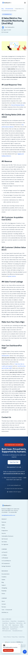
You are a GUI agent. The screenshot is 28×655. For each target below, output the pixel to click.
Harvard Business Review (17, 105)
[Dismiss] (19, 644)
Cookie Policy (5, 623)
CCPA (10, 625)
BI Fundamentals (9, 8)
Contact (4, 604)
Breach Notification (14, 627)
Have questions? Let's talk (14, 467)
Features (4, 522)
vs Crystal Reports (6, 560)
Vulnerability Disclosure (7, 536)
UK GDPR (21, 627)
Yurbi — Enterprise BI (7, 609)
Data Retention (5, 627)
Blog (3, 8)
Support (4, 585)
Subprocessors (15, 625)
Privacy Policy (13, 621)
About (3, 601)
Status (3, 593)
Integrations (5, 530)
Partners (4, 607)
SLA (6, 625)
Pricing (3, 527)
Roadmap (4, 590)
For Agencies (5, 544)
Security (4, 533)
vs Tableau (4, 555)
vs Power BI (4, 552)
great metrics (12, 276)
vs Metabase (5, 558)
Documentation (5, 574)
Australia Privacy (13, 628)
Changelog (4, 588)
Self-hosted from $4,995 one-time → (14, 473)
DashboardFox (5, 355)
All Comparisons (6, 563)
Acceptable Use (21, 621)
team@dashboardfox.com (8, 515)
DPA (25, 623)
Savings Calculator (6, 566)
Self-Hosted (5, 539)
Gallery (3, 525)
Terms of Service (5, 621)
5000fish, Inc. (5, 612)
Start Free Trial (14, 462)
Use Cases (4, 541)
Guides (3, 579)
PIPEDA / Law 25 (5, 628)
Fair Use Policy (19, 623)
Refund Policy (12, 623)
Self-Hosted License (6, 630)
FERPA (21, 625)
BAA (3, 625)
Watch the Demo (8, 650)
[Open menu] (25, 2)
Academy (4, 576)
